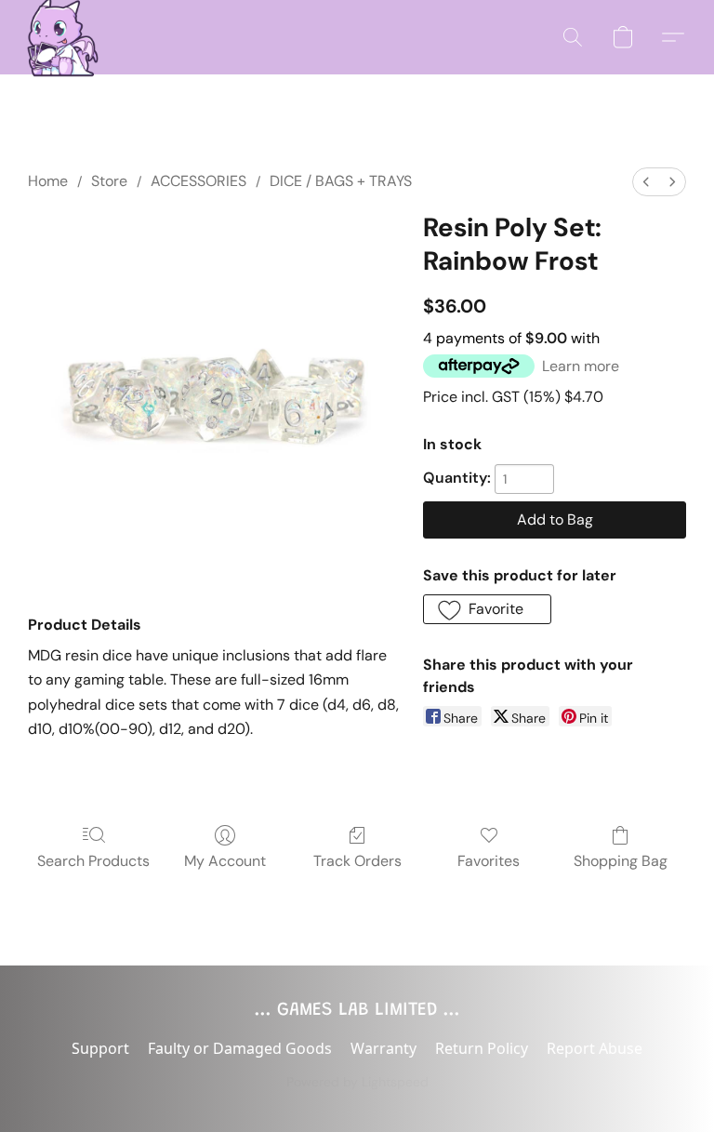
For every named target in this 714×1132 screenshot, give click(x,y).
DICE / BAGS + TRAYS (341, 181)
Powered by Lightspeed (357, 1081)
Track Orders (357, 861)
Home (48, 181)
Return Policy (481, 1048)
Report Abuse (594, 1048)
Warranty (383, 1048)
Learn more (580, 366)
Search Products (93, 861)
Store (109, 181)
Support (100, 1048)
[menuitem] (646, 181)
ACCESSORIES (198, 181)
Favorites (488, 861)
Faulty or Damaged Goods (240, 1048)
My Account (225, 861)
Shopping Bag (621, 861)
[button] (58, 37)
